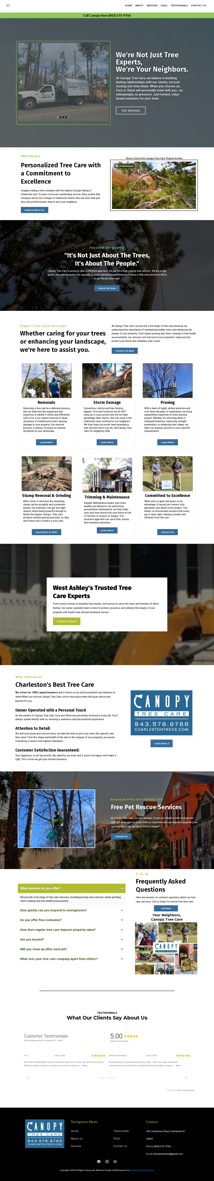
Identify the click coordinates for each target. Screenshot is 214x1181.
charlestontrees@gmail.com (168, 1153)
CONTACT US (198, 5)
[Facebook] (99, 1161)
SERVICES (152, 5)
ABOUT (139, 5)
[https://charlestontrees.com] (8, 5)
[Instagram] (107, 1161)
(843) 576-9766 (162, 1146)
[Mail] (115, 1161)
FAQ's (164, 5)
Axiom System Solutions (142, 1170)
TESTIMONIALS (179, 5)
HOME (128, 5)
